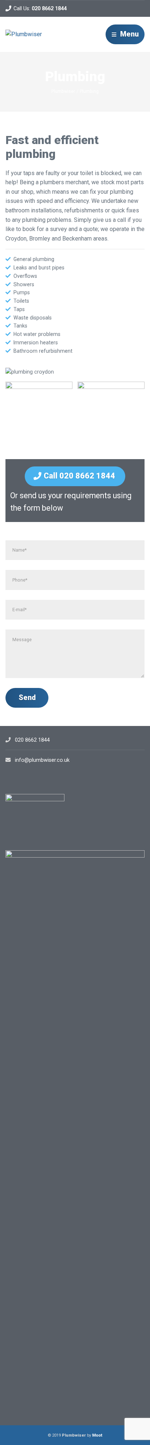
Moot (97, 1435)
